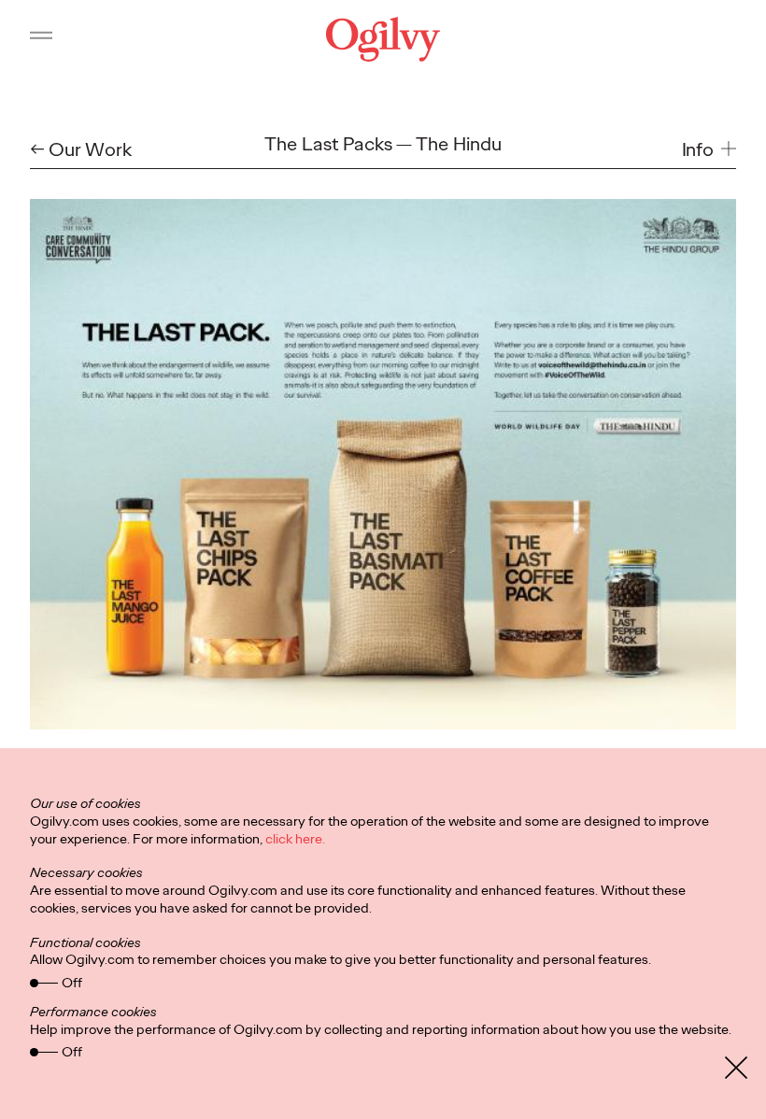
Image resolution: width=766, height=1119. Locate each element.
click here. (295, 838)
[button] (709, 149)
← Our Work (81, 149)
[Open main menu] (41, 39)
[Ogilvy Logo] (383, 39)
